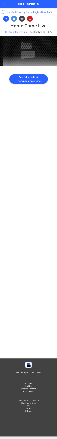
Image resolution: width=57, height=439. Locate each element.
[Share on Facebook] (6, 19)
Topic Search (28, 391)
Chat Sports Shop (28, 403)
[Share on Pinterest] (30, 19)
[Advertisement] (28, 224)
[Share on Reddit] (22, 19)
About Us (29, 383)
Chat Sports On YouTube (28, 400)
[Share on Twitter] (14, 19)
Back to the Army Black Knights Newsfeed (29, 12)
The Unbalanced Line (16, 31)
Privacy (28, 411)
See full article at (28, 79)
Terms (28, 408)
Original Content (28, 388)
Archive (28, 386)
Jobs (28, 405)
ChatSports (28, 4)
